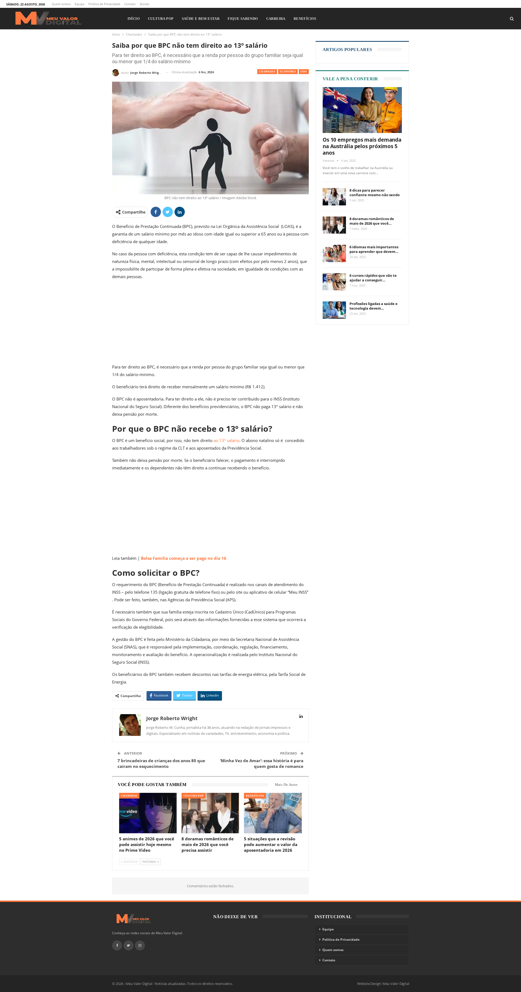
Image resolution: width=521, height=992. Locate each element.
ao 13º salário (226, 440)
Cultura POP (160, 19)
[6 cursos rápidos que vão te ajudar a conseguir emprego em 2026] (334, 282)
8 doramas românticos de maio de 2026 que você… (372, 221)
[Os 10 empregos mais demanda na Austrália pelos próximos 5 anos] (362, 110)
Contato (130, 4)
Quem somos (61, 4)
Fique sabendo (243, 19)
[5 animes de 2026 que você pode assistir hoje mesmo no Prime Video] (148, 813)
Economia (288, 71)
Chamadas (267, 71)
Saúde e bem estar (201, 19)
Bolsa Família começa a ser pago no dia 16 (183, 558)
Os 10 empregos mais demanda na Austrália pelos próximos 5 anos (362, 146)
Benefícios (305, 19)
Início (134, 19)
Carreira (275, 19)
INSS (303, 71)
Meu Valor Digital (396, 983)
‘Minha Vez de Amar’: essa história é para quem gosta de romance (261, 763)
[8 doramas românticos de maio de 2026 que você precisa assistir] (210, 813)
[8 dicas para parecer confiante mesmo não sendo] (334, 196)
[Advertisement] (210, 323)
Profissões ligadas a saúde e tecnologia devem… (374, 306)
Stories (144, 4)
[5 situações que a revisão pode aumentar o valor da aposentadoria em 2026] (272, 813)
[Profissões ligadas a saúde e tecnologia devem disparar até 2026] (334, 310)
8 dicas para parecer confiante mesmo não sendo (375, 192)
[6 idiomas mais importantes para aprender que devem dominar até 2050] (334, 253)
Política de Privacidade (104, 4)
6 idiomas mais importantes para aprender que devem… (374, 249)
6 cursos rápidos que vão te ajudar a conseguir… (373, 277)
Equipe (79, 4)
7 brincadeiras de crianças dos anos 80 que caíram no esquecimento (161, 763)
